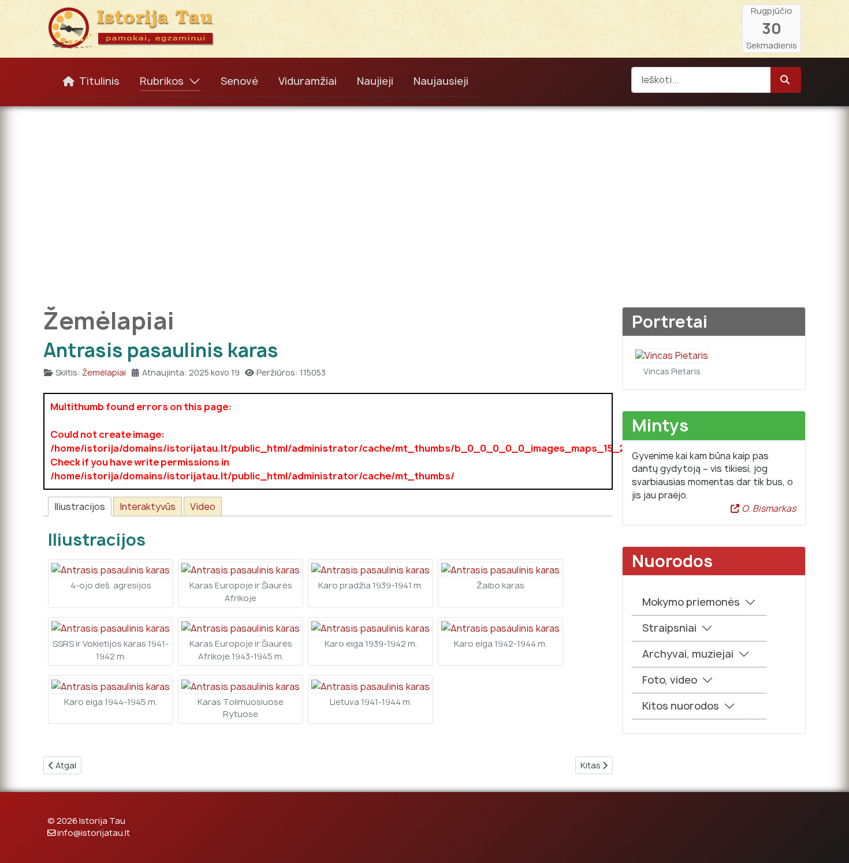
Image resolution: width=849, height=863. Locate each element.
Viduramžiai (307, 81)
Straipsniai (669, 628)
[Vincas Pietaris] (671, 355)
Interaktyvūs (148, 506)
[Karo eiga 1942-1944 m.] (500, 627)
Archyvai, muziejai (687, 654)
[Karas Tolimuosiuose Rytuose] (240, 685)
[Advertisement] (424, 198)
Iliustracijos (79, 506)
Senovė (239, 81)
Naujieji (375, 81)
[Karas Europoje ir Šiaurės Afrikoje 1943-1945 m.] (240, 627)
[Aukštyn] (829, 842)
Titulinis (99, 81)
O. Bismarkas (767, 508)
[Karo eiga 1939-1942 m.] (370, 627)
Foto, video (669, 680)
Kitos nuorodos (680, 706)
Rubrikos (162, 81)
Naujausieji (441, 81)
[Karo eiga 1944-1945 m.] (110, 685)
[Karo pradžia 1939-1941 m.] (370, 569)
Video (202, 506)
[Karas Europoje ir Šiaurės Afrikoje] (240, 569)
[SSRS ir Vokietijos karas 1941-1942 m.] (110, 627)
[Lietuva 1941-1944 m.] (370, 685)
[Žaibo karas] (500, 569)
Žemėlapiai (104, 372)
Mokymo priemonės (691, 602)
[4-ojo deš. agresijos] (110, 569)
